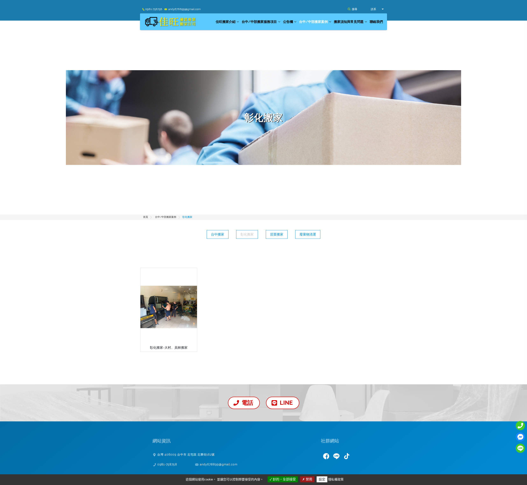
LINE (286, 402)
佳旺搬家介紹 (226, 22)
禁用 (308, 479)
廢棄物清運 (308, 234)
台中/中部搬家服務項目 (259, 22)
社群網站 (330, 441)
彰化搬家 (247, 234)
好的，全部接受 (284, 479)
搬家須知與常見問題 (349, 22)
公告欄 (288, 22)
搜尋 (354, 9)
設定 (322, 479)
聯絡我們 (376, 22)
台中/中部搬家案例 (313, 22)
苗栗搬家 (276, 234)
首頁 (145, 217)
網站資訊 (162, 441)
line (336, 456)
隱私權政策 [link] (336, 479)
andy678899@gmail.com (184, 9)
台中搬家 (217, 234)
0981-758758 (153, 9)
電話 (247, 402)
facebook (326, 456)
